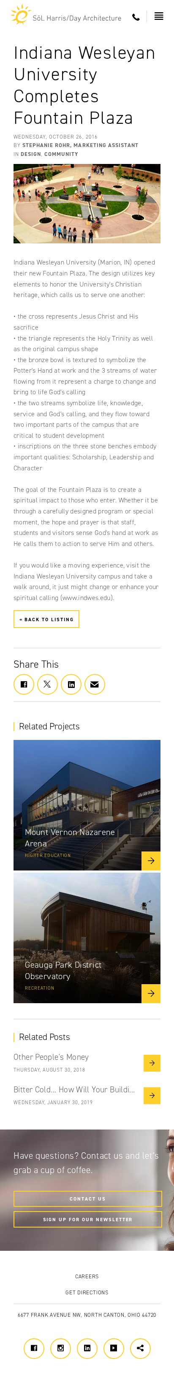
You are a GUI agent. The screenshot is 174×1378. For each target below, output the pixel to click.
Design (31, 154)
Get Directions (87, 1292)
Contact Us (88, 1198)
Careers (87, 1276)
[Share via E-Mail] (94, 684)
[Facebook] (34, 1348)
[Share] (140, 1348)
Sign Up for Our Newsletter (88, 1219)
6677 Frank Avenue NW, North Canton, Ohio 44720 (87, 1315)
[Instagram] (60, 1348)
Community (61, 154)
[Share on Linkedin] (71, 684)
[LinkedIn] (87, 1348)
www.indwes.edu (86, 598)
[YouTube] (113, 1348)
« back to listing (46, 619)
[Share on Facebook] (24, 684)
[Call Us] (136, 17)
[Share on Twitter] (47, 684)
